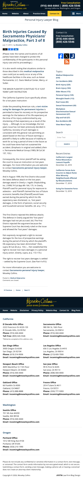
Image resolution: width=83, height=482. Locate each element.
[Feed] (66, 61)
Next (27, 289)
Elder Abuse (63, 91)
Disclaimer (24, 310)
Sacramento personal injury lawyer (29, 168)
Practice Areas (39, 13)
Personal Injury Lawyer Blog (16, 5)
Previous (8, 289)
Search (67, 144)
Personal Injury (65, 95)
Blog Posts (76, 310)
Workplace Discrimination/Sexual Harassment (65, 111)
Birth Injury (63, 84)
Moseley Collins (24, 475)
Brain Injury (63, 88)
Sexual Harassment (66, 105)
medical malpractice (34, 71)
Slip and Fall (63, 117)
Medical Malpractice (17, 278)
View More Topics (63, 124)
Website (15, 13)
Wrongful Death (65, 98)
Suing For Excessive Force (67, 188)
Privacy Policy (37, 310)
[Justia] (72, 56)
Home (4, 13)
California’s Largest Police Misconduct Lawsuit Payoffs (64, 160)
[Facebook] (60, 56)
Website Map (51, 310)
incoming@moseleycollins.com (65, 336)
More (78, 13)
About (26, 13)
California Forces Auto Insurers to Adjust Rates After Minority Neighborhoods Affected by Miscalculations (66, 175)
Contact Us (54, 13)
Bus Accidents (63, 121)
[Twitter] (66, 56)
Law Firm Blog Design (68, 475)
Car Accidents (64, 81)
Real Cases (62, 102)
